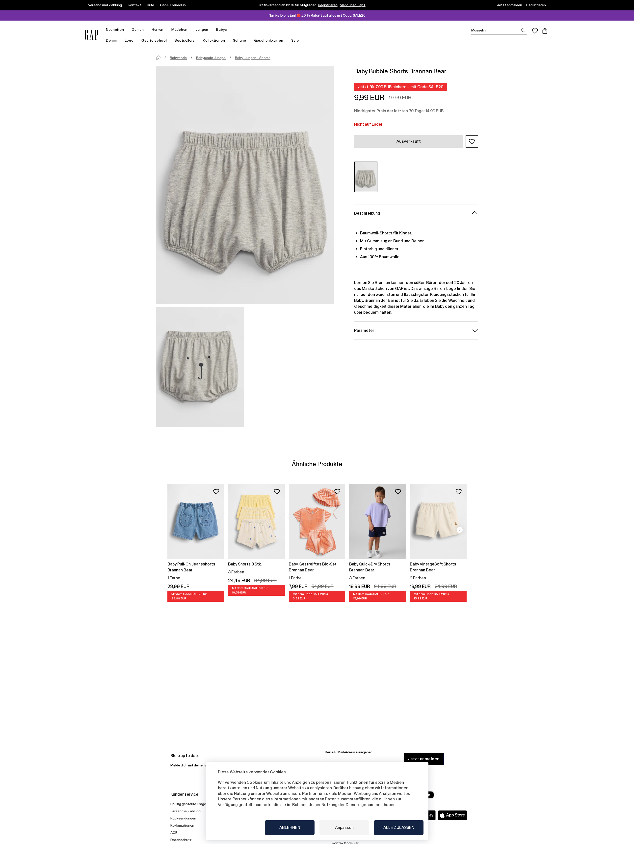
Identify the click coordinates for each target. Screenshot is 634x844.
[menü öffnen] (126, 30)
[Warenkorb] (545, 31)
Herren (157, 29)
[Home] (158, 58)
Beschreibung (367, 213)
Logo (129, 40)
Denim (111, 40)
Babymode (178, 58)
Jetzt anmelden (509, 5)
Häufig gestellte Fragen (189, 804)
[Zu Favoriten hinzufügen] (216, 492)
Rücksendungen (183, 818)
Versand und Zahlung (105, 5)
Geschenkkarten (268, 40)
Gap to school (154, 40)
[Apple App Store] (452, 815)
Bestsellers (185, 40)
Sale (295, 40)
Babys (221, 29)
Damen (138, 29)
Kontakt (134, 5)
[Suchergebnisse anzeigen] (523, 30)
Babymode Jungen (211, 58)
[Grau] (365, 177)
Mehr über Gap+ (353, 5)
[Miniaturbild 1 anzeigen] (200, 367)
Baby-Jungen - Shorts (252, 58)
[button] (472, 141)
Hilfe (150, 5)
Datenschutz (181, 840)
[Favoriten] (535, 31)
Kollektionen (214, 40)
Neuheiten (115, 29)
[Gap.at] (91, 35)
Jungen (201, 29)
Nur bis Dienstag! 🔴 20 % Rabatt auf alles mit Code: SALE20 (317, 15)
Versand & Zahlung (185, 811)
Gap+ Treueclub (173, 5)
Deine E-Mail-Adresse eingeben (348, 752)
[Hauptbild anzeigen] (245, 185)
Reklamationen (182, 825)
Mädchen (179, 29)
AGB (174, 833)
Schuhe (239, 40)
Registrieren (328, 5)
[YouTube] (429, 794)
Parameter (364, 330)
